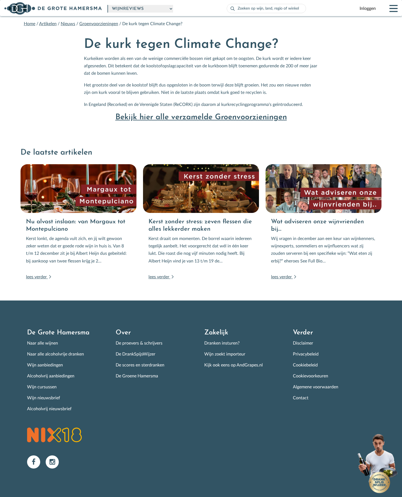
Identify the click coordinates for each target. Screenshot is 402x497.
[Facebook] (36, 462)
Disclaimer (303, 343)
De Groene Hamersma (137, 376)
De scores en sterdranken (140, 365)
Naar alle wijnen (42, 343)
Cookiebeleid (305, 365)
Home (29, 24)
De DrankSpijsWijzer (135, 354)
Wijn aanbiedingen (45, 365)
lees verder (37, 277)
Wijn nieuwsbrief (43, 398)
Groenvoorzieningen (98, 24)
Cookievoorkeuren (310, 376)
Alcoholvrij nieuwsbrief (49, 409)
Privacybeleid (306, 354)
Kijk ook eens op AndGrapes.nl (233, 365)
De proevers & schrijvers (139, 343)
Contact (300, 398)
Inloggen (368, 8)
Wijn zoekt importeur (224, 354)
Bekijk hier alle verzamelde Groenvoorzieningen (201, 117)
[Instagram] (54, 462)
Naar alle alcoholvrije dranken (55, 354)
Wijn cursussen (42, 387)
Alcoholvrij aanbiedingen (50, 376)
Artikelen (48, 24)
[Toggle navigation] (389, 8)
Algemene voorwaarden (315, 387)
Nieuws (68, 24)
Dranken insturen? (222, 343)
